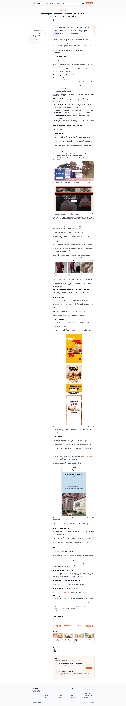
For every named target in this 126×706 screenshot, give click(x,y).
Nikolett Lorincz (57, 19)
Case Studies (60, 695)
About (72, 690)
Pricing (63, 3)
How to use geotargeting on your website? (39, 33)
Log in (83, 3)
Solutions (51, 3)
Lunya (64, 254)
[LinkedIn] (32, 694)
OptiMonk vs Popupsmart (88, 695)
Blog (61, 10)
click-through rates (60, 524)
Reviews (59, 690)
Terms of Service (91, 702)
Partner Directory (73, 697)
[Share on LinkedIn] (57, 619)
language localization (62, 277)
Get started (89, 667)
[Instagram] (37, 694)
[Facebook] (39, 694)
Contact (72, 693)
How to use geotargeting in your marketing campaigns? (39, 36)
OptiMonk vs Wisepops (87, 690)
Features (46, 690)
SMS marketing (85, 438)
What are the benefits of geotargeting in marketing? (41, 32)
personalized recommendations (61, 592)
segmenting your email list (87, 456)
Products (46, 3)
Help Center (59, 697)
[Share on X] (60, 619)
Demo (45, 697)
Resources (58, 3)
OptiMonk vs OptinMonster (88, 693)
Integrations (46, 695)
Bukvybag (59, 182)
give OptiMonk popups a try (82, 610)
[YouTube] (34, 694)
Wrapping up (35, 39)
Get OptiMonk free (62, 676)
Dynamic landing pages (57, 226)
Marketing (64, 10)
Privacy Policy (86, 702)
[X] (41, 694)
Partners (72, 695)
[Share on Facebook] (54, 619)
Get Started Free (89, 3)
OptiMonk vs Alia (86, 697)
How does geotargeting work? (37, 30)
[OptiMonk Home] (38, 3)
